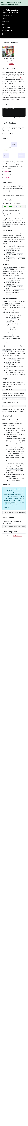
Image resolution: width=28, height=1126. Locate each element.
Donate (4, 18)
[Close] (26, 2)
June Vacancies (7, 343)
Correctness (6, 484)
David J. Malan (6, 27)
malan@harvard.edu (7, 29)
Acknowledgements (10, 532)
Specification (7, 182)
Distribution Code (9, 123)
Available (5, 264)
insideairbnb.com (17, 536)
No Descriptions (7, 200)
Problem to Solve (9, 68)
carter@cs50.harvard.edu (9, 23)
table (8, 171)
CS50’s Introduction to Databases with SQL (11, 11)
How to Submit (8, 517)
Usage (4, 379)
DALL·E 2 (11, 63)
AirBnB (20, 78)
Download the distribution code (13, 134)
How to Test (7, 416)
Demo (4, 104)
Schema (5, 138)
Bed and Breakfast (10, 42)
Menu (4, 34)
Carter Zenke (5, 21)
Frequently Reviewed (9, 298)
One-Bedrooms (7, 231)
